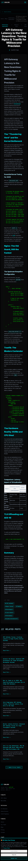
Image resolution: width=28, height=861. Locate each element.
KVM (14, 235)
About (2, 822)
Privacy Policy (7, 848)
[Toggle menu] (25, 2)
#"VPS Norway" (8, 615)
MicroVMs (3, 800)
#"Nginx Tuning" (9, 606)
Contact (3, 832)
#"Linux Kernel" (9, 612)
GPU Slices (4, 798)
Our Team (3, 824)
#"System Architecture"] (11, 618)
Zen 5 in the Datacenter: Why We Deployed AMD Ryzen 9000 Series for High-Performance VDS (13, 747)
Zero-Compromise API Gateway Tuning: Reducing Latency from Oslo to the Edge (13, 704)
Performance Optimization (11, 18)
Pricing (2, 829)
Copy (21, 190)
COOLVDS (5, 2)
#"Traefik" (19, 606)
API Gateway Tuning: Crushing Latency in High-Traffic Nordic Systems (13, 638)
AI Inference (4, 808)
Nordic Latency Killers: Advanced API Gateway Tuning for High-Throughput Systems (14, 725)
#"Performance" (9, 609)
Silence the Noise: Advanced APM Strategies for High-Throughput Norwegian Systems (13, 660)
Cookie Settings (14, 851)
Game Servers (4, 811)
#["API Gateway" (9, 603)
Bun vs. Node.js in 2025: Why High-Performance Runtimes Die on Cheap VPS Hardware (14, 682)
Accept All (14, 858)
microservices (17, 103)
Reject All (14, 854)
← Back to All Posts (14, 767)
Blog (6, 18)
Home (2, 18)
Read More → (7, 650)
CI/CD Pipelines (5, 814)
